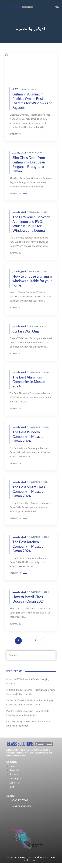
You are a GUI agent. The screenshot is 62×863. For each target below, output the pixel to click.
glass (15, 89)
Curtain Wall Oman (26, 331)
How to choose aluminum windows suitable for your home (32, 281)
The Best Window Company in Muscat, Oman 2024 (28, 437)
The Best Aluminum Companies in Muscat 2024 (28, 382)
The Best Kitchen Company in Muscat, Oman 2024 (28, 546)
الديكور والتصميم (19, 153)
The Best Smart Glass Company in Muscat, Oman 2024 (28, 491)
